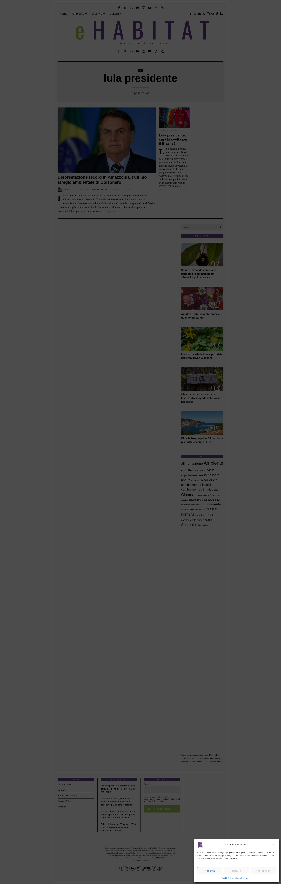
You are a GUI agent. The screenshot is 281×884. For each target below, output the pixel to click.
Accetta (210, 870)
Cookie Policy (227, 878)
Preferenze (263, 870)
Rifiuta (236, 870)
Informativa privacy (242, 878)
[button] (274, 844)
